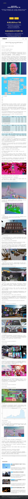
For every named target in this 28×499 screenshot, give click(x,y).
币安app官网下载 (13, 479)
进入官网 (11, 18)
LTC (11, 487)
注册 (20, 36)
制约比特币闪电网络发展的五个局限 (18, 487)
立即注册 (16, 18)
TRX (10, 43)
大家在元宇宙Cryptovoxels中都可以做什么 (14, 42)
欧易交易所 (5, 39)
